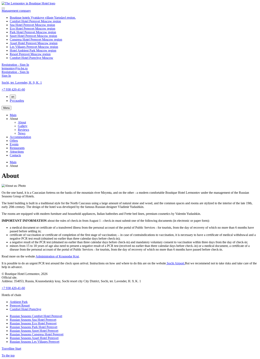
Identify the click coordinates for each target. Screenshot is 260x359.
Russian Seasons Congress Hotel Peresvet (36, 334)
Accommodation (20, 137)
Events (14, 144)
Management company (16, 10)
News (21, 133)
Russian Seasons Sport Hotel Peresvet (34, 330)
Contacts (15, 155)
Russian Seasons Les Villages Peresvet (34, 341)
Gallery (22, 126)
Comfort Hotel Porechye (25, 309)
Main (13, 115)
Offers (14, 140)
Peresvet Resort (20, 305)
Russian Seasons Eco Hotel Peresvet (33, 323)
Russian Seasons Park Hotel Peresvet (33, 327)
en (12, 96)
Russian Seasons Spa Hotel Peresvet (33, 319)
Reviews (23, 129)
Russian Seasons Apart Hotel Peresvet (34, 338)
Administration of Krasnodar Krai (57, 256)
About (22, 122)
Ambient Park (19, 302)
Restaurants (17, 148)
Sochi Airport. (175, 263)
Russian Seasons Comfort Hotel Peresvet (36, 316)
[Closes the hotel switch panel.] (3, 8)
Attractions (17, 151)
